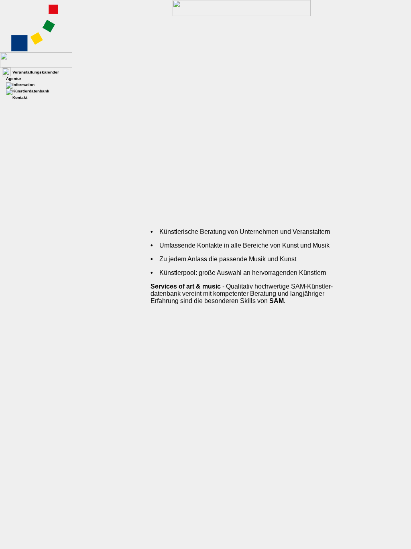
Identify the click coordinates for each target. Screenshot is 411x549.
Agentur (13, 78)
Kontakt (19, 97)
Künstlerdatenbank (30, 91)
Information (23, 84)
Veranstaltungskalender (35, 72)
